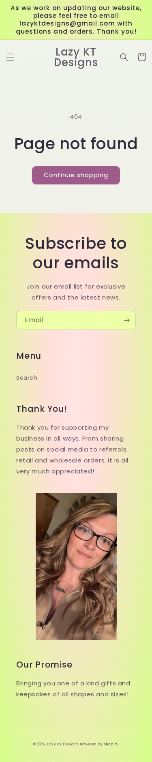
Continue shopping (76, 175)
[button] (10, 57)
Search (27, 378)
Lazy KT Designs (63, 744)
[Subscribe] (126, 320)
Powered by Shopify (99, 744)
